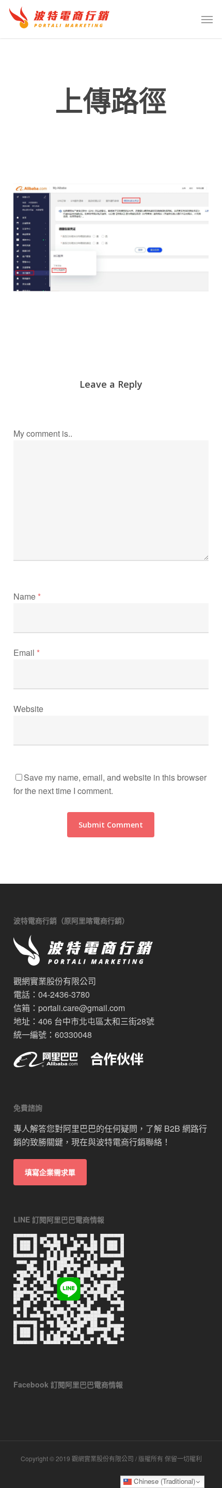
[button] (207, 19)
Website (28, 709)
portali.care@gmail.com (81, 1008)
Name (27, 596)
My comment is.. (42, 433)
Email (26, 652)
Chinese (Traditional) (163, 1481)
